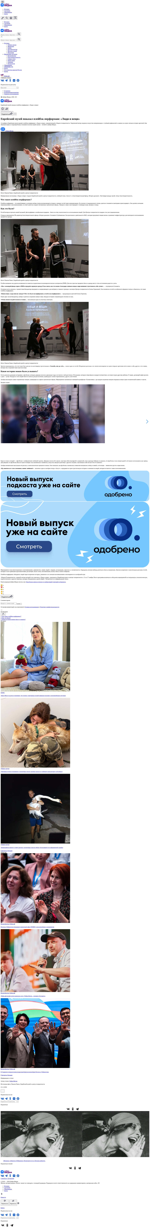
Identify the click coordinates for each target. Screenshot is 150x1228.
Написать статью (5, 77)
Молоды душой (12, 51)
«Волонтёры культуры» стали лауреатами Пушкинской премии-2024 (21, 445)
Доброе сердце (12, 45)
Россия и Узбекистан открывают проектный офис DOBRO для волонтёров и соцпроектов (27, 927)
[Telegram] (77, 1109)
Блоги (6, 14)
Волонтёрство (12, 56)
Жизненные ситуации (10, 54)
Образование (8, 12)
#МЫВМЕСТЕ (8, 67)
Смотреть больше (6, 851)
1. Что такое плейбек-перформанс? (11, 616)
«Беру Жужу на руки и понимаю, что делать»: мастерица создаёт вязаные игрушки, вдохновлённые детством (33, 695)
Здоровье (10, 62)
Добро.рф (12, 924)
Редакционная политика (11, 92)
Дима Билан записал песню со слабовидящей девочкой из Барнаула (46, 582)
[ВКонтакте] (68, 1109)
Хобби (9, 48)
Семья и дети (11, 59)
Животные (11, 46)
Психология (11, 63)
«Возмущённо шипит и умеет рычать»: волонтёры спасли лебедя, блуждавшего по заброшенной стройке (32, 847)
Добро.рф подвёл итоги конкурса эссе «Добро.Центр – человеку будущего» (23, 996)
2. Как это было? (6, 618)
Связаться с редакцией (7, 1178)
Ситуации (7, 11)
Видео (6, 71)
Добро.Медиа (13, 1081)
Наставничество (12, 49)
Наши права (11, 60)
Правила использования (11, 94)
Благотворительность (14, 57)
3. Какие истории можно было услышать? (13, 619)
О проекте (7, 91)
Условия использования (32, 607)
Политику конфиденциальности (49, 607)
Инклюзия (11, 52)
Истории (6, 9)
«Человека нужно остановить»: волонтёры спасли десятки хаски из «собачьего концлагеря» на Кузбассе (31, 771)
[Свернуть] (3, 614)
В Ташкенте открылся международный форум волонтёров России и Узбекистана (25, 1072)
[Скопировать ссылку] (82, 1109)
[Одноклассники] (73, 1109)
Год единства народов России (13, 70)
